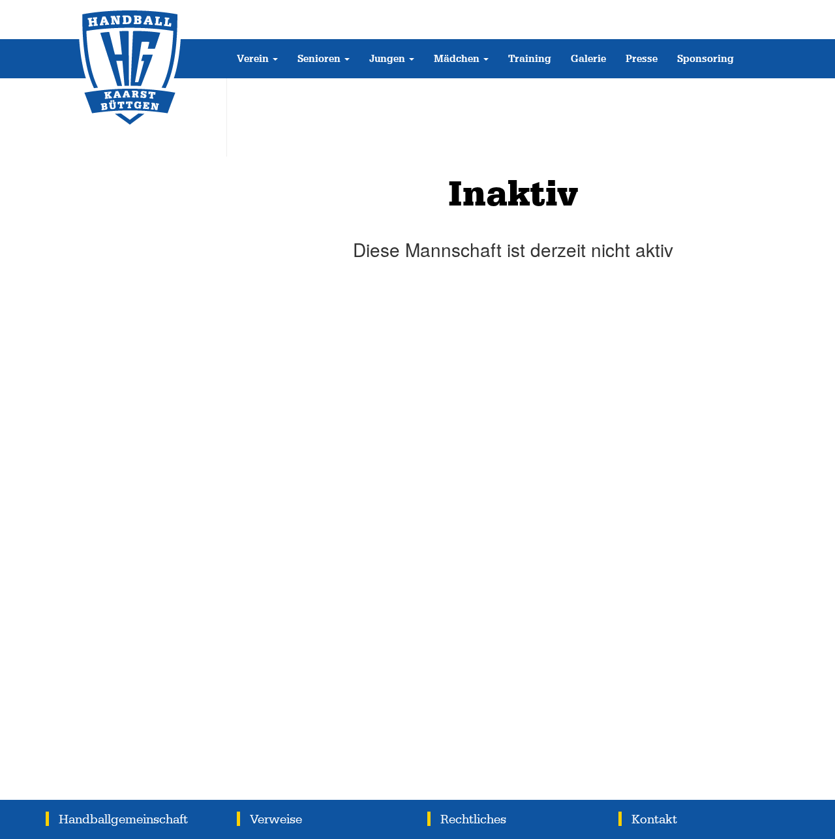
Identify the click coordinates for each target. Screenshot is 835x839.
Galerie (588, 58)
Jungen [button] (388, 58)
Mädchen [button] (458, 58)
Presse (642, 58)
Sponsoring (705, 58)
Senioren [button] (320, 58)
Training (529, 58)
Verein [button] (254, 58)
